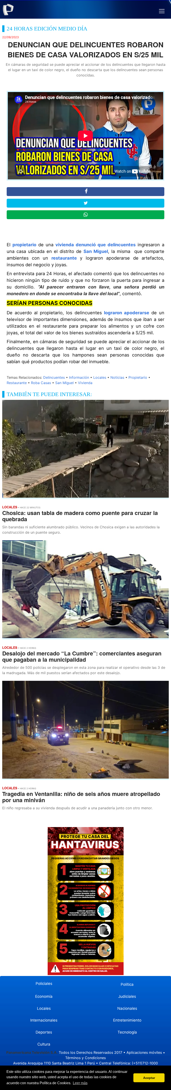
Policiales (44, 983)
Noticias (117, 377)
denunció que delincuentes (106, 244)
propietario (24, 244)
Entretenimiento (127, 1020)
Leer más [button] (80, 1083)
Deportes (44, 1032)
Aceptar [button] (149, 1078)
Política (127, 984)
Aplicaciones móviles (144, 1052)
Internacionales (43, 1020)
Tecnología (127, 1032)
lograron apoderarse (126, 312)
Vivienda (85, 383)
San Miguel (95, 251)
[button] (162, 11)
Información (79, 377)
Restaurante (17, 383)
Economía (44, 996)
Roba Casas (41, 383)
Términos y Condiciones (85, 1058)
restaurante (64, 258)
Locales (99, 377)
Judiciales (127, 996)
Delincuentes (54, 377)
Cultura (43, 1044)
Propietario (137, 377)
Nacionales (127, 1008)
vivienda (64, 244)
